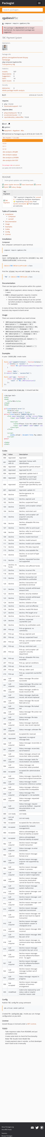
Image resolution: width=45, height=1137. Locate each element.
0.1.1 (4, 146)
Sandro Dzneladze (20, 204)
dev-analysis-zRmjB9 (10, 152)
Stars (4, 78)
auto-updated (16, 165)
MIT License (31, 1024)
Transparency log (8, 64)
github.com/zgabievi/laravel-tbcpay (15, 57)
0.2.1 (4, 141)
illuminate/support (11, 106)
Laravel (11, 219)
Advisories (6, 88)
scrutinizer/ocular (10, 115)
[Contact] (32, 1128)
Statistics (4, 1133)
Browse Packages (7, 1136)
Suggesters (6, 76)
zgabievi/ (8, 18)
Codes (7, 229)
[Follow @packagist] (37, 1128)
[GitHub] (41, 1128)
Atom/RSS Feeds (7, 1129)
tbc (23, 131)
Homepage (6, 60)
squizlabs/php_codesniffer (13, 117)
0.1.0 (4, 149)
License (8, 234)
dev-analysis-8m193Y (10, 160)
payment (8, 131)
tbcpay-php (28, 202)
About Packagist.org (8, 1127)
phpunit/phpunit (10, 113)
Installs (4, 72)
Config (7, 232)
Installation (9, 214)
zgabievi (17, 131)
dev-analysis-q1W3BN (11, 157)
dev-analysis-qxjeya (10, 155)
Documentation (10, 222)
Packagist (8, 3)
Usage (7, 224)
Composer (12, 216)
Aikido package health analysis (13, 90)
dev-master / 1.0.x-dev (11, 138)
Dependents (6, 74)
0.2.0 (4, 143)
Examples (8, 227)
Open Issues (6, 81)
